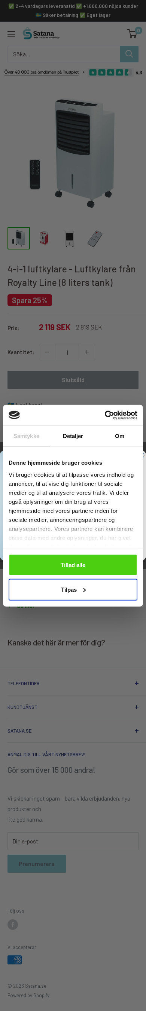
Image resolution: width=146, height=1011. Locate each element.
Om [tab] (119, 436)
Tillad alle (73, 565)
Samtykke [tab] (26, 436)
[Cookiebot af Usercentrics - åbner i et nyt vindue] (105, 415)
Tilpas (69, 589)
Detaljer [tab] (73, 436)
